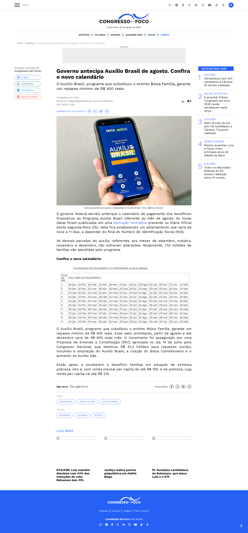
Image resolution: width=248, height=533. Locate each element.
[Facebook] (183, 5)
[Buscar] (231, 5)
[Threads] (223, 5)
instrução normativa (130, 223)
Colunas (100, 35)
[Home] (124, 18)
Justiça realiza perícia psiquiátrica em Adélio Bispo (120, 473)
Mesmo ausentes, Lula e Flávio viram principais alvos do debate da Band (218, 150)
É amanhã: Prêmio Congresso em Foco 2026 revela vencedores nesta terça (217, 104)
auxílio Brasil (110, 402)
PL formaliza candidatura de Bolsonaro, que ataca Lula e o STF (170, 473)
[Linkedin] (196, 5)
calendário (65, 402)
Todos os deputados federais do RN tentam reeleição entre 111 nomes (217, 172)
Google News (29, 96)
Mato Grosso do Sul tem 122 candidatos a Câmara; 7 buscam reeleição (218, 128)
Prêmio (165, 35)
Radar (151, 35)
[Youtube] (209, 5)
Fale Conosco (142, 511)
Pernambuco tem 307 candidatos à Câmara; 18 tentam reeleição (218, 82)
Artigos (115, 35)
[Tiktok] (216, 5)
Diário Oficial (87, 402)
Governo (82, 415)
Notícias (84, 35)
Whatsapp (27, 84)
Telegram (27, 90)
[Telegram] (176, 5)
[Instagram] (203, 5)
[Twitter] (189, 5)
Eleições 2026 (134, 35)
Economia (64, 415)
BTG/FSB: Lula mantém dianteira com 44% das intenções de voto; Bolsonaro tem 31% (73, 475)
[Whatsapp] (170, 5)
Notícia (98, 415)
